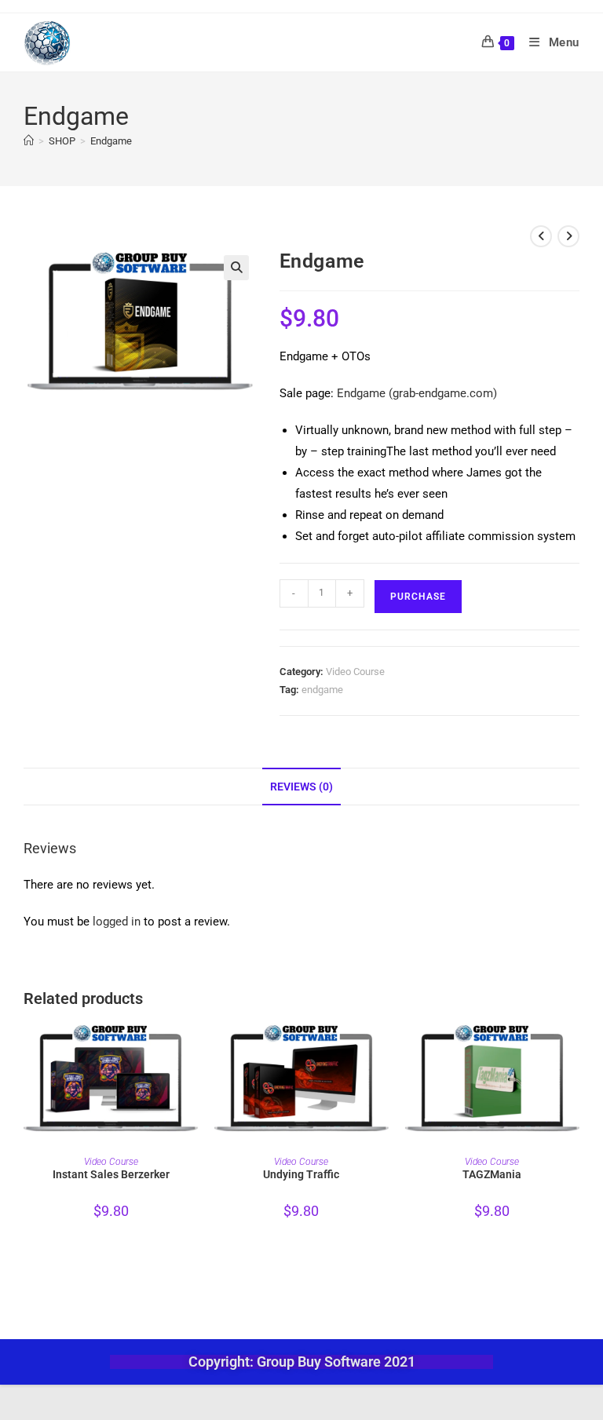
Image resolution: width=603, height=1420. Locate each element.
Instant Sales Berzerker (111, 1174)
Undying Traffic (301, 1174)
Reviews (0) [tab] (301, 786)
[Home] (29, 141)
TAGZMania (491, 1174)
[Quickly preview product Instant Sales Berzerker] (193, 1048)
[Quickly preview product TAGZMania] (574, 1048)
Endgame (111, 141)
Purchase (418, 596)
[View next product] (568, 236)
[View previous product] (541, 236)
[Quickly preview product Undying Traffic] (384, 1048)
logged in (117, 921)
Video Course (355, 671)
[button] (236, 267)
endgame (322, 689)
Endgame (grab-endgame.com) (417, 393)
